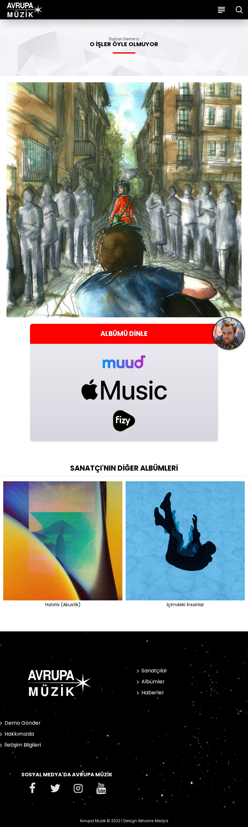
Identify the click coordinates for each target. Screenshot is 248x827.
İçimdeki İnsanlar (185, 604)
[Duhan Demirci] (228, 335)
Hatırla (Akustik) (63, 604)
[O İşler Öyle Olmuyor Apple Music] (124, 389)
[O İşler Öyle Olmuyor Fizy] (124, 421)
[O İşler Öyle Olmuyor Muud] (124, 358)
